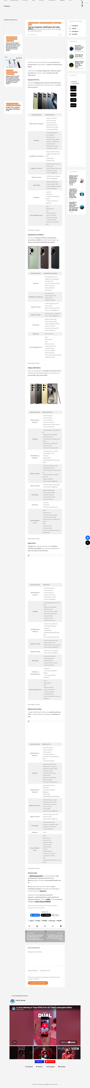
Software (17, 105)
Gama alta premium (33, 22)
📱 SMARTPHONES (73, 88)
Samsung (52, 920)
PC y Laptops (10, 40)
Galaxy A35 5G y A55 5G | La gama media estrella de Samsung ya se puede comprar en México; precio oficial (13, 79)
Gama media (10, 70)
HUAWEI (44, 920)
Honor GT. (43, 891)
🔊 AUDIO (73, 99)
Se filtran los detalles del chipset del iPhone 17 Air (13, 109)
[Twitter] (82, 2)
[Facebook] (87, 537)
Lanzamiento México (12, 72)
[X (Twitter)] (87, 542)
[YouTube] (82, 6)
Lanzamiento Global (12, 39)
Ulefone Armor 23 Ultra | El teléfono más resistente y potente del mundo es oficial (73, 180)
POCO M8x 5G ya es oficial (79, 55)
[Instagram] (82, 4)
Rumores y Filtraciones (12, 103)
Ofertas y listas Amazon (46, 22)
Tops (30, 24)
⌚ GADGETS (73, 105)
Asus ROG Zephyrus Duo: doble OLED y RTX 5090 (79, 48)
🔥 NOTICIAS (73, 94)
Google (38, 920)
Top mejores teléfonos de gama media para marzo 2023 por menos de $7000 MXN (73, 193)
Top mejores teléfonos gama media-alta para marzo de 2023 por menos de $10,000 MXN (73, 206)
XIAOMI (59, 920)
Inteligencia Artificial (12, 37)
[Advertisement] (80, 136)
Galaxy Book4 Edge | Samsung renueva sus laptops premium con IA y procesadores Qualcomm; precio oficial (13, 46)
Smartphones (57, 22)
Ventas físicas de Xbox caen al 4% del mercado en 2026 (79, 64)
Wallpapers (7, 6)
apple (31, 920)
